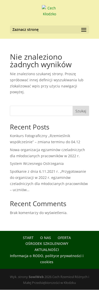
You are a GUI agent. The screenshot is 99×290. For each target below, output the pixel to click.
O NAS (45, 237)
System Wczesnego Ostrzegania (37, 163)
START (28, 237)
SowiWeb (36, 276)
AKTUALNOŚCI (47, 249)
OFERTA (64, 237)
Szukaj (80, 111)
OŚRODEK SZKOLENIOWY (46, 243)
